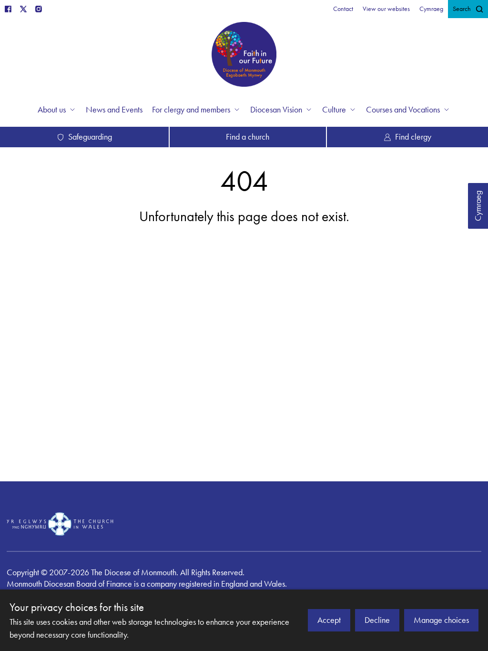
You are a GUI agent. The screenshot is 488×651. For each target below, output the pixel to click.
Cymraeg (478, 206)
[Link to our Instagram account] (38, 9)
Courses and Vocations (403, 109)
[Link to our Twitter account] (23, 9)
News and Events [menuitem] (114, 109)
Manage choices (441, 620)
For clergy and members (191, 109)
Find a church (247, 137)
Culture (334, 109)
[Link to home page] (244, 56)
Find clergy (413, 137)
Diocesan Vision (276, 109)
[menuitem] (343, 9)
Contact (343, 9)
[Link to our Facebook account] (8, 9)
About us (52, 109)
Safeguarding (90, 137)
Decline (377, 620)
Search (462, 9)
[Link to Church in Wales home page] (60, 524)
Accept (329, 620)
